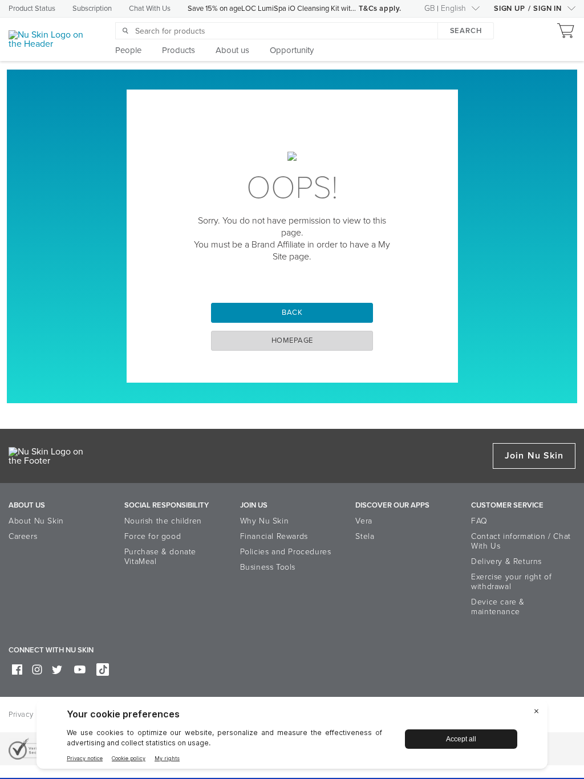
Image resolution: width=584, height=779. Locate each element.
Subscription (92, 8)
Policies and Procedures (285, 552)
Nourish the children (163, 521)
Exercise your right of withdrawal (511, 581)
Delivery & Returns (506, 561)
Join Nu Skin (534, 455)
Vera (363, 521)
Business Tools (267, 567)
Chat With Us (150, 8)
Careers (23, 536)
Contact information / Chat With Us (521, 541)
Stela (364, 536)
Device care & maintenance (498, 606)
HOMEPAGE (292, 340)
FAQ (479, 521)
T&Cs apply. (380, 8)
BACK (292, 312)
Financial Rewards (274, 536)
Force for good (152, 536)
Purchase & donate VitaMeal (160, 556)
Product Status (32, 8)
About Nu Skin (36, 521)
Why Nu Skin (264, 521)
